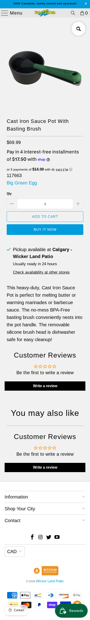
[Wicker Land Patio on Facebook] (32, 537)
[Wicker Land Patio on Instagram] (40, 537)
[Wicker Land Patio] (45, 13)
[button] (45, 169)
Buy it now (45, 229)
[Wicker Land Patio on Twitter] (48, 537)
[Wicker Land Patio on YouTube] (57, 537)
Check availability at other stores (41, 272)
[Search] (73, 13)
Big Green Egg (22, 182)
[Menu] (3, 13)
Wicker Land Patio (49, 581)
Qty (9, 193)
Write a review (45, 386)
